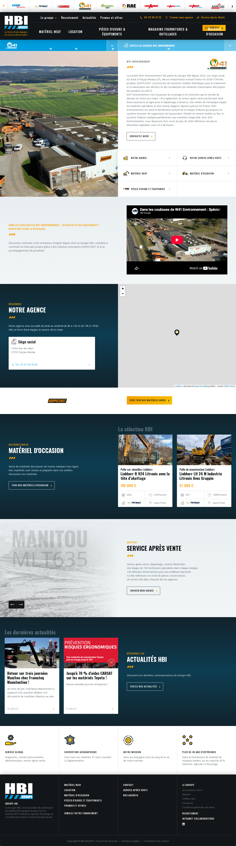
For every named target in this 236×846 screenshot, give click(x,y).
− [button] (123, 294)
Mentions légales (131, 841)
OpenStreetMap (202, 386)
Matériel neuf (72, 785)
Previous (4, 6)
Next (232, 6)
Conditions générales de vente (198, 807)
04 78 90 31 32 (152, 17)
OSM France (229, 386)
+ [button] (123, 288)
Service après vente (135, 790)
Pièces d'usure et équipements (83, 800)
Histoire (186, 794)
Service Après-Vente (213, 17)
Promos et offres (75, 805)
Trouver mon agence (181, 17)
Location (69, 790)
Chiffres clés (188, 798)
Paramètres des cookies (156, 841)
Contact (128, 785)
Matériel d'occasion (76, 795)
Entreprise (187, 803)
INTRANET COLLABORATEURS (198, 818)
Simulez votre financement (81, 813)
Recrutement (190, 813)
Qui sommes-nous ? (192, 790)
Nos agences (130, 795)
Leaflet (178, 386)
